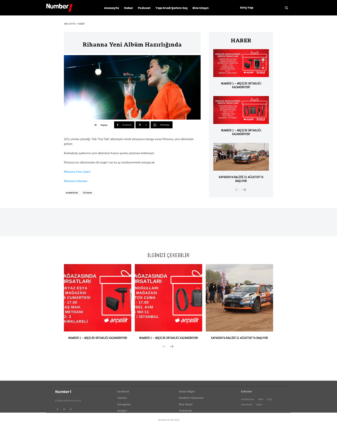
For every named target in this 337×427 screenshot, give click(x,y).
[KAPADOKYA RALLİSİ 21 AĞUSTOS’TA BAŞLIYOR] (241, 157)
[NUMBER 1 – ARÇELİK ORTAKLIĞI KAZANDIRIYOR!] (241, 63)
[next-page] (243, 189)
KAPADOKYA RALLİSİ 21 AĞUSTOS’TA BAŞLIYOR (241, 179)
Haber (81, 23)
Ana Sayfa (69, 23)
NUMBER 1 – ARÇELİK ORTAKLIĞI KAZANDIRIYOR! (241, 85)
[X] (70, 409)
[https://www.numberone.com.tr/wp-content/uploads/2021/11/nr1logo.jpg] (59, 8)
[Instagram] (64, 409)
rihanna (87, 192)
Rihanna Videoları (76, 181)
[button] (286, 8)
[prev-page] (237, 189)
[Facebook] (57, 409)
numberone (72, 192)
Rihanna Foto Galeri (77, 171)
